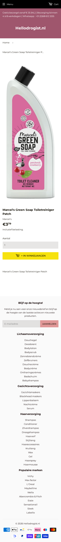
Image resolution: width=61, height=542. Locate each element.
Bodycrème (30, 368)
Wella (30, 492)
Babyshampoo (30, 380)
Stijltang (30, 440)
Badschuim (30, 376)
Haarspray (30, 460)
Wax (30, 452)
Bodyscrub (30, 352)
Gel (30, 456)
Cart (55, 4)
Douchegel (30, 340)
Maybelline (30, 488)
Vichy (30, 476)
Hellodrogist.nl (30, 28)
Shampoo (30, 420)
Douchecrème (30, 364)
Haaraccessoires (30, 444)
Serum (30, 408)
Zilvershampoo (30, 428)
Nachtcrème (30, 404)
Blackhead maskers (31, 396)
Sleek (30, 508)
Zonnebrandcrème (30, 356)
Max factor (30, 480)
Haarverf (30, 436)
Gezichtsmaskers (30, 392)
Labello (30, 512)
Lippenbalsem (30, 400)
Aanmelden (49, 324)
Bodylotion (30, 348)
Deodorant (30, 344)
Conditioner (30, 424)
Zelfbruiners (30, 360)
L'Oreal (31, 484)
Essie (30, 500)
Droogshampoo (30, 432)
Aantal (6, 238)
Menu (10, 4)
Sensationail (30, 504)
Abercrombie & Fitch (30, 496)
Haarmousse (31, 464)
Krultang (30, 448)
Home (6, 42)
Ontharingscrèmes (30, 372)
